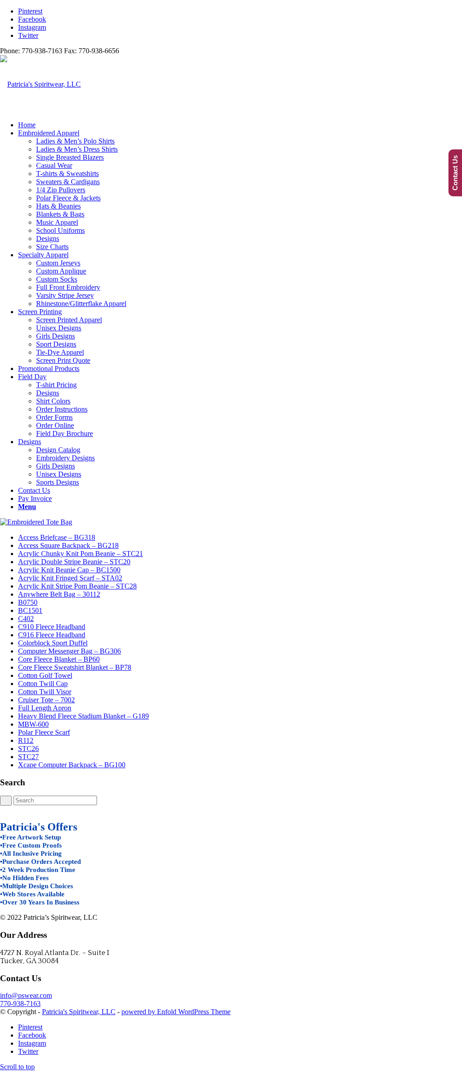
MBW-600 (33, 724)
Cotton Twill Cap (43, 683)
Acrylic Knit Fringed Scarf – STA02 (70, 578)
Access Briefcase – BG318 (56, 537)
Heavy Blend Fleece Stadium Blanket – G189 (83, 716)
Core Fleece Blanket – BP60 (59, 659)
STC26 (28, 748)
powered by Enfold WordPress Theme (176, 1011)
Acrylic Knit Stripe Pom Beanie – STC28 (77, 586)
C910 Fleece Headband (51, 627)
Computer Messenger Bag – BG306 (69, 651)
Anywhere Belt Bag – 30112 (59, 594)
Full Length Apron (44, 708)
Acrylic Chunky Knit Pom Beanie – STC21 (80, 553)
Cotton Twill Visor (44, 691)
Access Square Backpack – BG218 (68, 545)
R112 (25, 740)
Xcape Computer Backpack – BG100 (71, 765)
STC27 (28, 756)
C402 (26, 618)
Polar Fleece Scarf (44, 732)
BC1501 (30, 610)
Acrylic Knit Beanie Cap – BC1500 (69, 570)
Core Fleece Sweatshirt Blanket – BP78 (74, 667)
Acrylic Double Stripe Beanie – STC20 (74, 562)
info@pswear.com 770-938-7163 (26, 999)
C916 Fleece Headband (51, 635)
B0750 (27, 602)
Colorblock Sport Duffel (53, 643)
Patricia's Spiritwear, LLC (79, 1011)
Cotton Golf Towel (45, 675)
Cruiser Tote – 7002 (46, 700)
